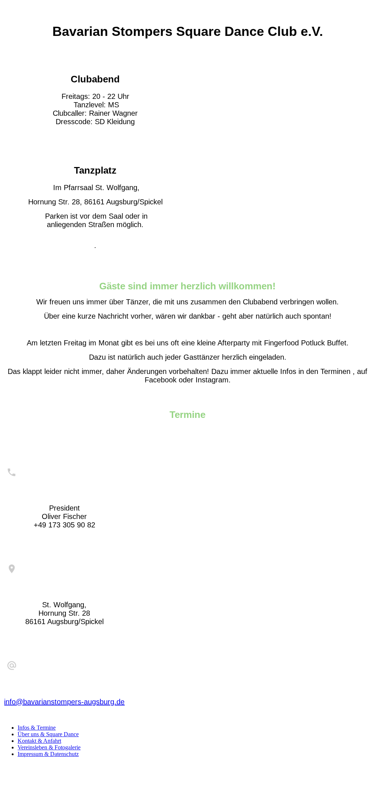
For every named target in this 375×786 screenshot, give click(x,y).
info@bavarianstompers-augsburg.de (64, 702)
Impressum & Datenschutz (48, 754)
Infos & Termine (37, 727)
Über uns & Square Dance (48, 734)
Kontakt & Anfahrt (39, 741)
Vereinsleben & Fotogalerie (49, 747)
